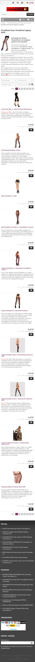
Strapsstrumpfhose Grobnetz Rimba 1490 (13, 487)
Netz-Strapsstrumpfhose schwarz (10, 150)
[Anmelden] (31, 642)
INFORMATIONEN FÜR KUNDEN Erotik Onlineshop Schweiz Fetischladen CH (17, 575)
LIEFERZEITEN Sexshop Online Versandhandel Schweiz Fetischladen (18, 580)
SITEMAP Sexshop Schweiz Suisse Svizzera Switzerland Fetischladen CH (18, 561)
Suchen (30, 14)
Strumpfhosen (4, 57)
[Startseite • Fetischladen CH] (17, 9)
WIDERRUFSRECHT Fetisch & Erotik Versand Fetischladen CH (15, 548)
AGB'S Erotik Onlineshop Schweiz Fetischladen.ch (16, 528)
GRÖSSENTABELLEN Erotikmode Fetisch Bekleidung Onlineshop (17, 590)
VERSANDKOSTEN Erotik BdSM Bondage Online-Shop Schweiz (18, 585)
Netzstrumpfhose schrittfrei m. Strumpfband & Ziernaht (17, 227)
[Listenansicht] (32, 84)
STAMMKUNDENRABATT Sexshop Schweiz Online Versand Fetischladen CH (17, 595)
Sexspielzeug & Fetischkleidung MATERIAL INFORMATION (14, 600)
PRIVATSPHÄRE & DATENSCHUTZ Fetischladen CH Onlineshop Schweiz (17, 543)
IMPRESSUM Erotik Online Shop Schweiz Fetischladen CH (18, 553)
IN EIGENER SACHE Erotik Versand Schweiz (15, 557)
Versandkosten (30, 126)
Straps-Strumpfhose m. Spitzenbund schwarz (14, 310)
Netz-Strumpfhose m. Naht (9, 196)
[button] (9, 80)
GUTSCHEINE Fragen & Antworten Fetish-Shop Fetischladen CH (15, 609)
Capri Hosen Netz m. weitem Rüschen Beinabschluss (16, 109)
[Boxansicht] (29, 84)
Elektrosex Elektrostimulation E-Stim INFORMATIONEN (18, 605)
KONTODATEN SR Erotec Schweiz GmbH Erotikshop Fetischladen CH (17, 538)
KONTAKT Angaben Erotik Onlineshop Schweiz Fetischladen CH (15, 532)
